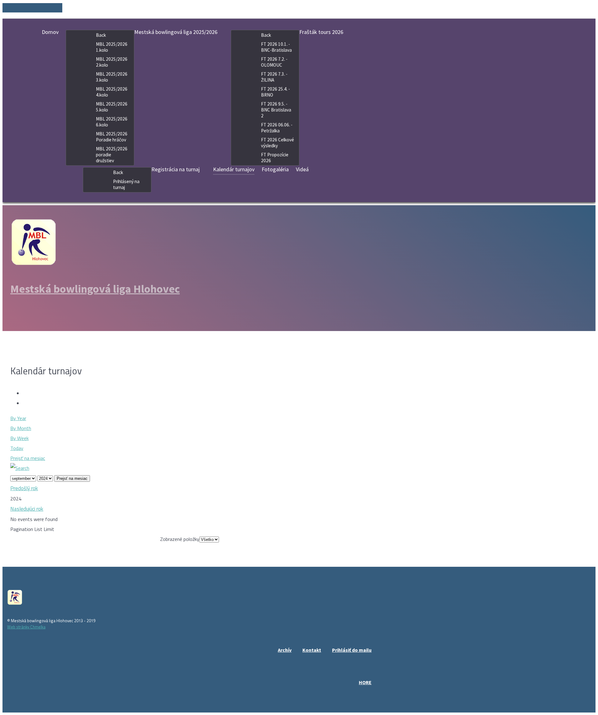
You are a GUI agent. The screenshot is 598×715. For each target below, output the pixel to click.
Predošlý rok (24, 488)
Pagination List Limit (32, 529)
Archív (285, 650)
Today (16, 448)
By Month (20, 428)
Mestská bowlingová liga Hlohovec (95, 289)
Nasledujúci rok (26, 509)
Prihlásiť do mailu (352, 650)
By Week (19, 438)
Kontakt (311, 650)
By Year (18, 418)
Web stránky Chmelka (26, 627)
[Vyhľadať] (19, 468)
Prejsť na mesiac (27, 458)
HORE (365, 682)
